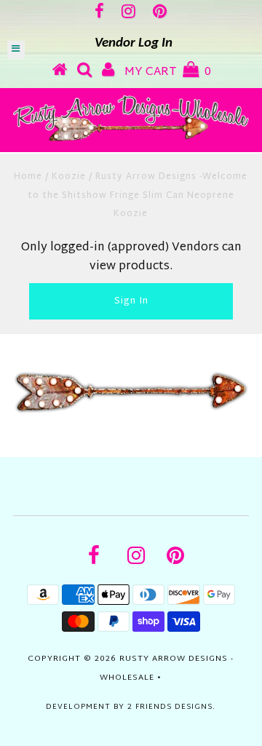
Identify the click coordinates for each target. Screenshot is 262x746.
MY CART (167, 72)
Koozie (69, 177)
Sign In (131, 301)
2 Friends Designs (170, 707)
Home (28, 177)
